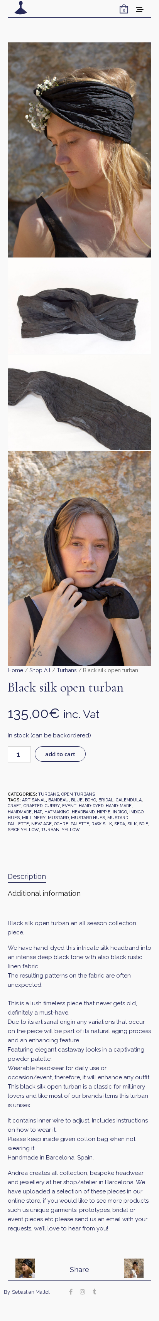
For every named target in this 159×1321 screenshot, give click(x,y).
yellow (71, 829)
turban (50, 829)
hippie (103, 811)
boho (90, 800)
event (69, 805)
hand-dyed (91, 805)
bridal (105, 800)
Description (27, 876)
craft (14, 805)
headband (83, 811)
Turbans (67, 670)
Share (79, 1269)
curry (52, 805)
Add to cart (60, 754)
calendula (129, 800)
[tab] (79, 876)
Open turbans (78, 794)
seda (119, 823)
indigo (120, 811)
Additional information (44, 893)
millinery (34, 817)
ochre (61, 823)
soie (143, 823)
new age (41, 823)
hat (38, 811)
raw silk (101, 823)
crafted (33, 805)
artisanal (34, 800)
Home (15, 670)
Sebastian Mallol (31, 1292)
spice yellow (23, 829)
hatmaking (56, 811)
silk (132, 823)
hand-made (119, 805)
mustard (58, 817)
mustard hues (88, 817)
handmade (20, 811)
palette (80, 823)
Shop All (40, 670)
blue (77, 800)
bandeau (58, 800)
